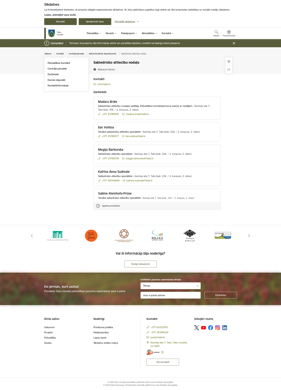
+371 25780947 (110, 114)
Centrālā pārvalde (57, 68)
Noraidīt (60, 21)
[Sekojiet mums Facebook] (210, 327)
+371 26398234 (159, 332)
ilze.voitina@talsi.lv (135, 136)
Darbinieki (53, 74)
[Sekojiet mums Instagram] (217, 327)
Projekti (48, 332)
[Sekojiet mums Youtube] (203, 327)
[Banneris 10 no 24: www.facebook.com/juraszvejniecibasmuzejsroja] (222, 235)
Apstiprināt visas (95, 21)
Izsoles (48, 342)
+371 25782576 (110, 158)
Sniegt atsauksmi (140, 263)
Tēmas (146, 285)
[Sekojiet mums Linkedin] (224, 327)
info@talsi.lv (104, 84)
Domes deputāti (56, 80)
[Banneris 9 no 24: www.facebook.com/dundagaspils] (189, 235)
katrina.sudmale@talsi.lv (139, 180)
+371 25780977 (110, 136)
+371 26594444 (111, 180)
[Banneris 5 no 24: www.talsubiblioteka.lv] (58, 235)
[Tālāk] (249, 235)
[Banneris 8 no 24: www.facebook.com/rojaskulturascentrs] (157, 235)
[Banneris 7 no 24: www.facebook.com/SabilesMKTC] (124, 235)
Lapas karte (100, 337)
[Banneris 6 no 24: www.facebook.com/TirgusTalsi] (91, 235)
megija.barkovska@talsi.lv (139, 158)
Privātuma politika (103, 327)
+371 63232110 (159, 327)
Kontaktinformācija (58, 85)
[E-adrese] (153, 352)
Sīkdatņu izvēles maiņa (106, 342)
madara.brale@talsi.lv (137, 114)
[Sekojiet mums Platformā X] (196, 327)
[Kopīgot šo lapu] (228, 70)
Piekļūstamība (101, 332)
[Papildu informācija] (162, 352)
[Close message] (234, 43)
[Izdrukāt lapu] (228, 61)
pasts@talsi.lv (158, 337)
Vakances (49, 327)
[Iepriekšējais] (32, 235)
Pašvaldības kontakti (59, 62)
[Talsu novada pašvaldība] (55, 33)
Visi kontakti (162, 362)
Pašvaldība (50, 337)
